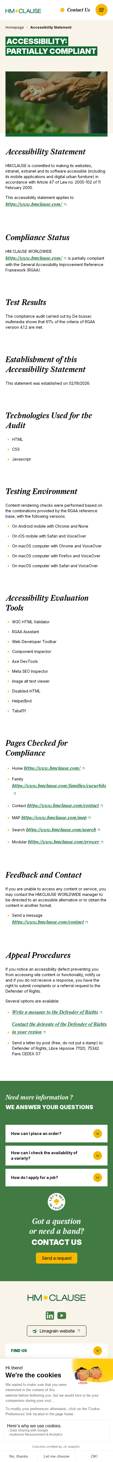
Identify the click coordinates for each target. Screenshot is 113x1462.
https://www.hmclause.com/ (33, 204)
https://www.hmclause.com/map (54, 817)
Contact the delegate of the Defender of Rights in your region (59, 1028)
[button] (56, 1133)
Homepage (14, 27)
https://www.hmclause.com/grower (63, 841)
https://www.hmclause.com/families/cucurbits (59, 785)
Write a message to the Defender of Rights (55, 1012)
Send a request (57, 1258)
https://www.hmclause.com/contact (63, 805)
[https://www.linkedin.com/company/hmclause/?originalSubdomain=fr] (50, 1315)
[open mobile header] (101, 10)
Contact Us (78, 10)
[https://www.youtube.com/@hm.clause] (61, 1315)
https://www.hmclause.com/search (61, 829)
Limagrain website (57, 1331)
